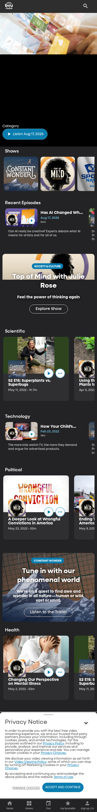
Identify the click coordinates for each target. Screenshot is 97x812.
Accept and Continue (63, 787)
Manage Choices (26, 788)
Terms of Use (63, 777)
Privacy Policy (53, 743)
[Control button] (86, 723)
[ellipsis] (60, 373)
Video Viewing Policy (30, 762)
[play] (31, 220)
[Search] (86, 6)
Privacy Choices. (53, 753)
